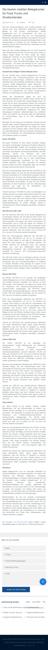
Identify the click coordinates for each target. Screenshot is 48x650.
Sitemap (30, 645)
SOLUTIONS (36, 602)
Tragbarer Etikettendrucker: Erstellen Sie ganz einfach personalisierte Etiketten (13, 617)
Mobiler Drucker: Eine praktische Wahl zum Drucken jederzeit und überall (13, 612)
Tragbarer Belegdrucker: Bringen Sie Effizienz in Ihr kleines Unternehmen (36, 612)
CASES (28, 602)
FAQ (44, 602)
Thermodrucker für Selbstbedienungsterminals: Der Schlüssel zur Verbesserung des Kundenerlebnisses (36, 617)
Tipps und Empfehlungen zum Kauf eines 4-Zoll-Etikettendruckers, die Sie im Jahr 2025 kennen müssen (22, 607)
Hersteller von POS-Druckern (16, 522)
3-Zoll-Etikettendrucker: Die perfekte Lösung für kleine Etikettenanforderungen (36, 608)
